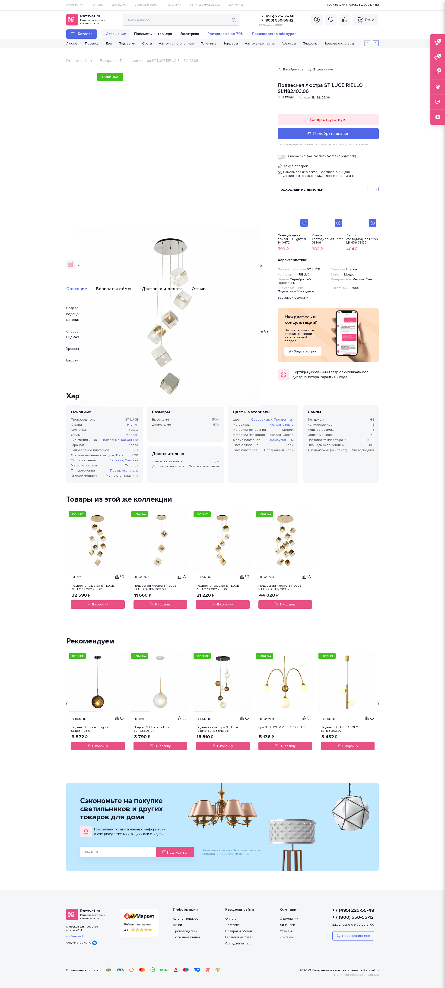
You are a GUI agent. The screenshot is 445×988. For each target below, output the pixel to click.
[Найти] (233, 20)
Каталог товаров (186, 919)
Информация (185, 909)
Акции (177, 925)
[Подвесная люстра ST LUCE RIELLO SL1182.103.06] (169, 317)
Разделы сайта (239, 909)
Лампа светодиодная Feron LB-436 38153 (362, 239)
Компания (289, 909)
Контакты (287, 937)
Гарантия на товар (239, 937)
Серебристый (261, 419)
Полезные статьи (186, 937)
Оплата (230, 919)
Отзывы (200, 288)
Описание (76, 288)
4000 (370, 440)
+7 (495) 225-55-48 (276, 16)
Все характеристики (293, 298)
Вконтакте (94, 942)
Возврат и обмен (114, 288)
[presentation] (66, 703)
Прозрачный (284, 419)
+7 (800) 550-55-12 (276, 20)
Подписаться (177, 852)
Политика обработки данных (356, 974)
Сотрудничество (238, 943)
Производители (185, 931)
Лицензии (287, 925)
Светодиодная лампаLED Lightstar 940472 (292, 239)
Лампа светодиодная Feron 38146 (327, 239)
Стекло (288, 425)
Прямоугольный (281, 440)
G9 (372, 419)
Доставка (232, 925)
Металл (275, 425)
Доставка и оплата (162, 288)
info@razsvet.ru (76, 936)
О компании (289, 919)
